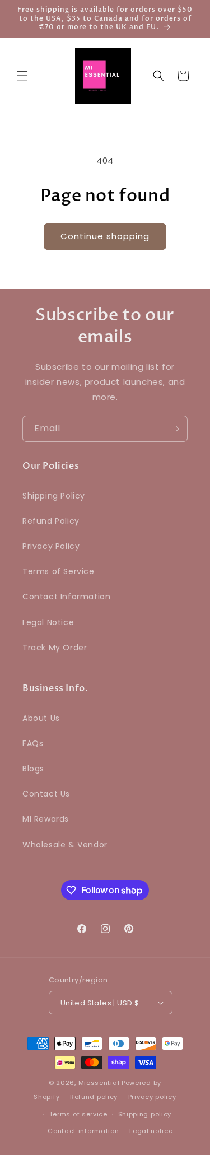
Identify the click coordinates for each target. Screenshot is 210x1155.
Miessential (99, 1082)
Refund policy (94, 1096)
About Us (41, 718)
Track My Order (54, 647)
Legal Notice (48, 622)
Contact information (83, 1130)
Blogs (33, 768)
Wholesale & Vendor (65, 844)
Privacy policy (152, 1096)
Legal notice (150, 1130)
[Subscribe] (174, 429)
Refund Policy (51, 521)
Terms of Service (58, 571)
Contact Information (66, 596)
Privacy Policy (51, 546)
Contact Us (46, 793)
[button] (22, 75)
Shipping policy (145, 1114)
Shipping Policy (53, 495)
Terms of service (78, 1114)
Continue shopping (105, 236)
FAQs (32, 743)
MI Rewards (45, 819)
